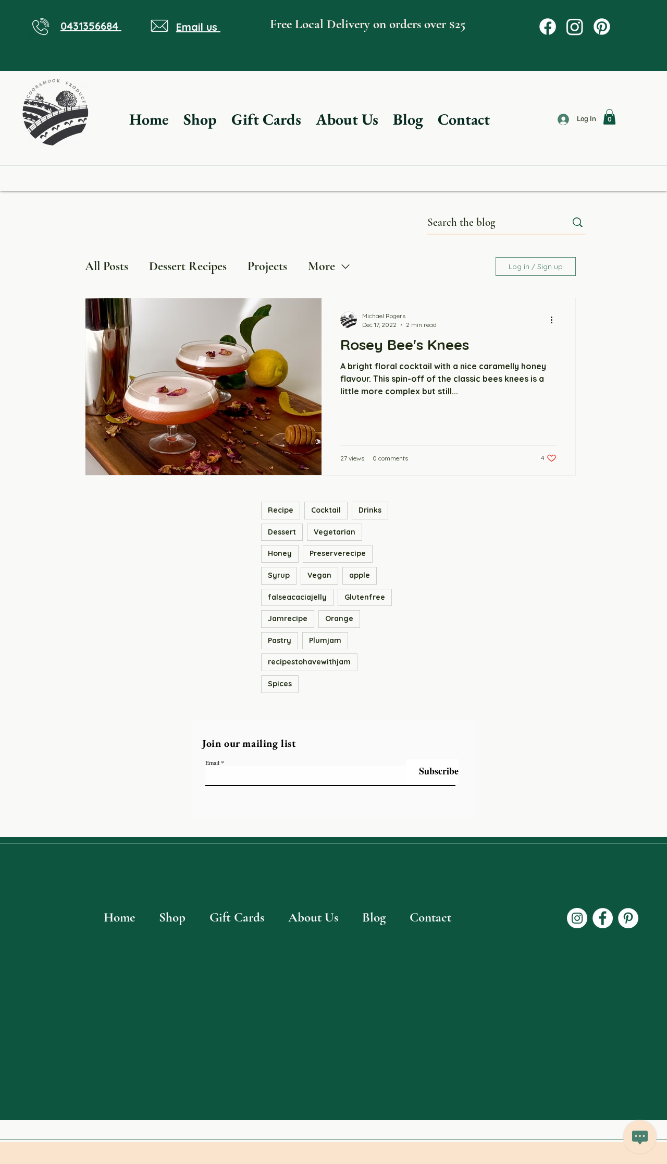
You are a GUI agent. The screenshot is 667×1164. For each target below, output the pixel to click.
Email (212, 762)
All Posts (106, 266)
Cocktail (326, 510)
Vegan (319, 575)
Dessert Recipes (188, 266)
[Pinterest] (602, 27)
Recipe (280, 510)
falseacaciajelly (297, 597)
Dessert (282, 532)
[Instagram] (575, 27)
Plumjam (325, 640)
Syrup (279, 575)
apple (359, 575)
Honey (280, 553)
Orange (339, 618)
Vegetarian (334, 532)
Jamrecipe (287, 618)
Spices (280, 683)
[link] (609, 117)
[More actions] (555, 319)
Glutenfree (364, 597)
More (321, 266)
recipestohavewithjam (309, 661)
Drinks (370, 510)
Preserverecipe (338, 553)
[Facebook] (548, 27)
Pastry (279, 640)
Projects (267, 266)
